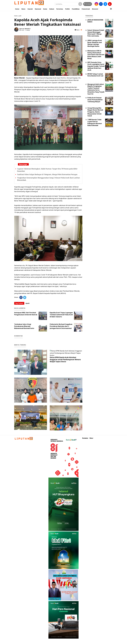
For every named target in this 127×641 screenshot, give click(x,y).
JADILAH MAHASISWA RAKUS (95, 21)
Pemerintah (86, 9)
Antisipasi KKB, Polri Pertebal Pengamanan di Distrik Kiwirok (25, 314)
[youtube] (110, 4)
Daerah (30, 9)
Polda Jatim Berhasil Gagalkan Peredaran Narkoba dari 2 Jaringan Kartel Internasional (61, 326)
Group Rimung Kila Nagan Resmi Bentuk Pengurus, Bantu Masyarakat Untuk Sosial (95, 112)
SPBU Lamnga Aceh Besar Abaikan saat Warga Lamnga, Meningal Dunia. (94, 43)
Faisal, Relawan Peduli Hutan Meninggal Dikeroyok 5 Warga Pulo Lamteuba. (95, 33)
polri (20, 16)
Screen (88, 4)
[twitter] (105, 4)
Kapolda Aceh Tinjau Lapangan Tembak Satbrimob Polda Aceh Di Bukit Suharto (61, 315)
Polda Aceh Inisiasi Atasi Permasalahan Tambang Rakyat (95, 100)
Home (17, 9)
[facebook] (101, 4)
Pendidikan (75, 9)
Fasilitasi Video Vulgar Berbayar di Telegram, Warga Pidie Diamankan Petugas (47, 174)
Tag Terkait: (19, 303)
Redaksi (85, 438)
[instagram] (96, 4)
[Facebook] (21, 297)
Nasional (38, 9)
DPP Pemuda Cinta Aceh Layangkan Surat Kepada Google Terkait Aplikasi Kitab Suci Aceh (96, 66)
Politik (67, 9)
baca (77, 30)
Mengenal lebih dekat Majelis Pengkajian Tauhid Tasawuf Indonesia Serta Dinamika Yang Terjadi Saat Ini (95, 89)
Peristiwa (59, 9)
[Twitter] (24, 297)
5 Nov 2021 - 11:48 (23, 30)
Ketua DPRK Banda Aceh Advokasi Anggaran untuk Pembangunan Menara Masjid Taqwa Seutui (65, 359)
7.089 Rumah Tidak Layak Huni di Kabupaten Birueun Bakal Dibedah (94, 122)
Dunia (45, 9)
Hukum (51, 9)
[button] (111, 8)
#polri (27, 303)
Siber (91, 438)
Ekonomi (95, 9)
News (23, 9)
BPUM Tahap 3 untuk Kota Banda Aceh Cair (95, 75)
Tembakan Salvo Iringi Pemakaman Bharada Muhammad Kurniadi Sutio (24, 326)
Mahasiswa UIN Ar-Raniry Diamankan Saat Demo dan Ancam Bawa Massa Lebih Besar (95, 54)
